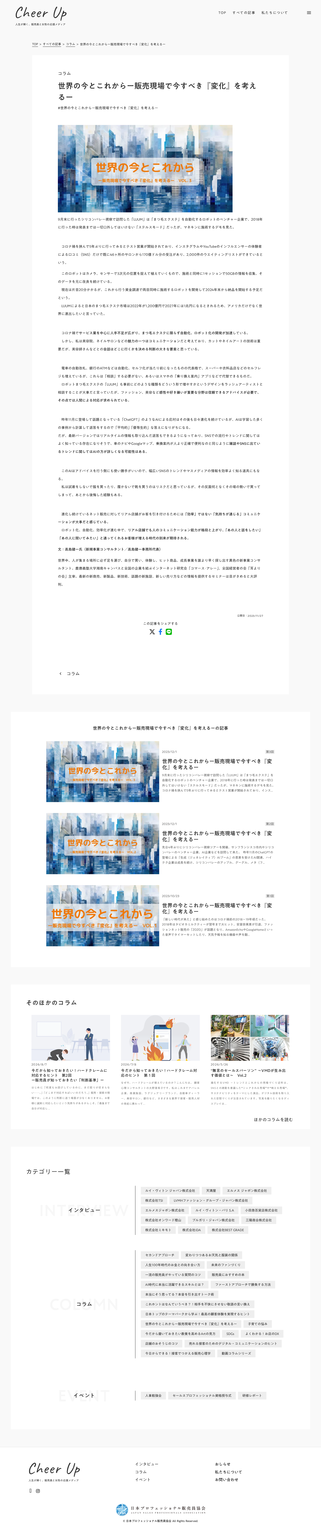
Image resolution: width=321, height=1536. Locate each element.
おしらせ (223, 1464)
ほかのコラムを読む (273, 1119)
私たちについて (274, 12)
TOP (222, 12)
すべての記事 (243, 12)
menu (309, 12)
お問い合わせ (226, 1480)
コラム (70, 44)
